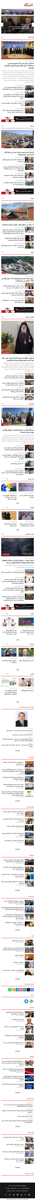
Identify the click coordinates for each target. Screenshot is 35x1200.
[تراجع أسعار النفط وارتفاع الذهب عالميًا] (9, 515)
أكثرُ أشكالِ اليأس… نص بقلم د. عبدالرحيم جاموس (13, 970)
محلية (32, 126)
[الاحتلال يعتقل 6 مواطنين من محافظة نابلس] (29, 843)
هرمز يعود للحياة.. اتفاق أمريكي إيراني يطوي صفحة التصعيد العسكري (13, 294)
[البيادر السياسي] (28, 4)
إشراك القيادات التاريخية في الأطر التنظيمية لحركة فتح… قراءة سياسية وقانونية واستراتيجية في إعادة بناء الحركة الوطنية (13, 598)
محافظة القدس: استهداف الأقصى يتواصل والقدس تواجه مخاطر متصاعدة (18, 431)
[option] (17, 25)
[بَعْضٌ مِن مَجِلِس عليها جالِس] (29, 1021)
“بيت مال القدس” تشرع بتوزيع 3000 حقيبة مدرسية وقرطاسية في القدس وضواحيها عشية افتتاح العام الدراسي (13, 771)
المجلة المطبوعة (25, 1188)
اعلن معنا (8, 1188)
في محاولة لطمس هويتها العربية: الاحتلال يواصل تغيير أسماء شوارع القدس (13, 778)
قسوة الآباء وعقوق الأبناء (27, 690)
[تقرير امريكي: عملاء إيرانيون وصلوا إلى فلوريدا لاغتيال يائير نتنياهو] (29, 884)
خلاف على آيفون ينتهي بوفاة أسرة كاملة (15, 1144)
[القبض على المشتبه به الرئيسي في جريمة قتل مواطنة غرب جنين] (29, 1161)
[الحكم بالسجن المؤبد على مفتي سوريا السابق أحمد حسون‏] (29, 245)
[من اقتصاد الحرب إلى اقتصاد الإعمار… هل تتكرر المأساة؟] (26, 515)
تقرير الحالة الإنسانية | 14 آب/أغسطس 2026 (12, 572)
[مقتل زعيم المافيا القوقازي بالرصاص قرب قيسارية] (29, 1154)
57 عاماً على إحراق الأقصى (17, 463)
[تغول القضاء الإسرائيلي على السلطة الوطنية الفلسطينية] (29, 1037)
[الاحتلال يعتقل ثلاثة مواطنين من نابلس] (29, 828)
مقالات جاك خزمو (11, 1191)
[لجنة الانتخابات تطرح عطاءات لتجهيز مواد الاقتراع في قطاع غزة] (29, 175)
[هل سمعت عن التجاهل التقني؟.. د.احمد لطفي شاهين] (29, 1029)
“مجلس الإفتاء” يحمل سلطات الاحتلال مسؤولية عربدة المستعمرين (13, 763)
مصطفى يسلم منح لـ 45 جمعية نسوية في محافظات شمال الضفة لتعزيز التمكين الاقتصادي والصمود (19, 65)
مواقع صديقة (14, 1188)
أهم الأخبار (31, 37)
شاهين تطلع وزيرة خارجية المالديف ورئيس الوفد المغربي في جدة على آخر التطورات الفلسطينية (13, 168)
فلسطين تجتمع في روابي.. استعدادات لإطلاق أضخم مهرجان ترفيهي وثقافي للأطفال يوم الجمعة (13, 949)
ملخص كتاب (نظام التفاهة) (18, 941)
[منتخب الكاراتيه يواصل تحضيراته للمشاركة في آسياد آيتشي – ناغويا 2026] (9, 622)
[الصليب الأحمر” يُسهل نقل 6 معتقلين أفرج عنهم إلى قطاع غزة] (29, 835)
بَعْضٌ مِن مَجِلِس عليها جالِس (18, 1019)
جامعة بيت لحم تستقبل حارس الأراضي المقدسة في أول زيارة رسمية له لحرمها (14, 376)
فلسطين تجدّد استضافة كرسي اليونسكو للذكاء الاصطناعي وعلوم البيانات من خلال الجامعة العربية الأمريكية (13, 1078)
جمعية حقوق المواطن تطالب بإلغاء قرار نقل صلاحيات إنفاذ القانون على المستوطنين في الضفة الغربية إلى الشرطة (13, 916)
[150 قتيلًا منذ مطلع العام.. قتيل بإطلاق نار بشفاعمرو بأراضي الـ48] (29, 923)
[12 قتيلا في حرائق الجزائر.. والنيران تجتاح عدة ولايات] (29, 103)
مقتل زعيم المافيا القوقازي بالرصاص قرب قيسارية (13, 1152)
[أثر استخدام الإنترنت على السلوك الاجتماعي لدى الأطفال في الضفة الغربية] (9, 682)
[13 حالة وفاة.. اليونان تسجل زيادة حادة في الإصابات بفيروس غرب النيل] (9, 487)
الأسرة (32, 673)
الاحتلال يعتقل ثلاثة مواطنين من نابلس (15, 826)
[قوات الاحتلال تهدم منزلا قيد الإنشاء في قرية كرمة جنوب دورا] (29, 183)
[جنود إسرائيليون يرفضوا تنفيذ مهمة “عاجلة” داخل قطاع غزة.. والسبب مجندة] (29, 110)
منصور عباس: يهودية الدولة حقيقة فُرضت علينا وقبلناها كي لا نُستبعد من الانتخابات (14, 902)
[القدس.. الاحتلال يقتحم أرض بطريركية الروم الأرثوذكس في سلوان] (29, 397)
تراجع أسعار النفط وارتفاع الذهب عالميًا (10, 525)
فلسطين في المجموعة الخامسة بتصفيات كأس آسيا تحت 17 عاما (27, 632)
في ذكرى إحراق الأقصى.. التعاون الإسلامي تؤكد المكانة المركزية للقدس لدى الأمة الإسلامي (13, 457)
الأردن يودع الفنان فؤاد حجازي (26, 660)
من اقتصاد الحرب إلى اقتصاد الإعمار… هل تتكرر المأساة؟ (27, 525)
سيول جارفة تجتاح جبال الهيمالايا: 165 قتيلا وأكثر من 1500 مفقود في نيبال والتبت (17, 279)
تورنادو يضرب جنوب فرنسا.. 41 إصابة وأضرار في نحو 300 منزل (13, 301)
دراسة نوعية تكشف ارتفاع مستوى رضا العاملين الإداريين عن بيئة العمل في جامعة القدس (13, 590)
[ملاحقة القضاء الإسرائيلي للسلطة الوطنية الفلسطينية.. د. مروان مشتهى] (29, 1014)
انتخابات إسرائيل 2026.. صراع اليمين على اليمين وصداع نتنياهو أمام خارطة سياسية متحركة (13, 96)
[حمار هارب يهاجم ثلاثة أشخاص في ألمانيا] (9, 652)
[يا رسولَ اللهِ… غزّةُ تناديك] (29, 964)
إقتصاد (32, 507)
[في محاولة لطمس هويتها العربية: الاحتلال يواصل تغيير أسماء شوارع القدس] (29, 779)
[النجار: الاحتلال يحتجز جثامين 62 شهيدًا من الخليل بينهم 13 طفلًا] (29, 814)
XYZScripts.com (25, 1199)
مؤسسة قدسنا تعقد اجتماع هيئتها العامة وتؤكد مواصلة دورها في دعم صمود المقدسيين (13, 785)
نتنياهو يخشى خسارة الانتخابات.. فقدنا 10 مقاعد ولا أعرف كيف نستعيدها (13, 875)
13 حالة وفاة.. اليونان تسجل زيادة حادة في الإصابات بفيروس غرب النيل (10, 497)
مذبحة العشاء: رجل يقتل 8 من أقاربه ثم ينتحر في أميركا (13, 1138)
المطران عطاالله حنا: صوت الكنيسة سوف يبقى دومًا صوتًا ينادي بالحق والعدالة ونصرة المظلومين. (18, 359)
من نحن (19, 1188)
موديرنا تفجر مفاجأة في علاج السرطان (27, 496)
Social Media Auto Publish (11, 1199)
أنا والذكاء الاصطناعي (19, 955)
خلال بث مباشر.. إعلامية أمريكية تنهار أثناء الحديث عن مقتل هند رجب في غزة (13, 287)
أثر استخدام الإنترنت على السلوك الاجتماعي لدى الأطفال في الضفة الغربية (10, 692)
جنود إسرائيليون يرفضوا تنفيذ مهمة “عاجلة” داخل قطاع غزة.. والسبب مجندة (13, 111)
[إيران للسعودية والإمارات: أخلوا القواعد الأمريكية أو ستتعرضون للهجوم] (29, 238)
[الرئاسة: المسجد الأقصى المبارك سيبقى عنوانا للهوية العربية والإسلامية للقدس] (29, 448)
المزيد (2, 37)
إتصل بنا (17, 1191)
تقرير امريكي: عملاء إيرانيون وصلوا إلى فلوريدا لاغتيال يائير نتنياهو (13, 882)
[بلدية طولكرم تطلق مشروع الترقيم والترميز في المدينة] (29, 160)
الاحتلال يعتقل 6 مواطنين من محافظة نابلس (14, 840)
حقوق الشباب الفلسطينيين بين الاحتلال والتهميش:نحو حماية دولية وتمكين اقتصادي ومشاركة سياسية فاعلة (13, 581)
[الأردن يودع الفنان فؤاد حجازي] (26, 652)
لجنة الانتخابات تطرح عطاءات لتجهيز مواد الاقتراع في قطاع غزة (14, 176)
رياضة (32, 613)
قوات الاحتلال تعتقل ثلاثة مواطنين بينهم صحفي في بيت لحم (13, 819)
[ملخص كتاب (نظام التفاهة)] (29, 943)
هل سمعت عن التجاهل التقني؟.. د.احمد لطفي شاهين (14, 1027)
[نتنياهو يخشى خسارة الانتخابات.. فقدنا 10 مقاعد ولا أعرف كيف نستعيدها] (29, 876)
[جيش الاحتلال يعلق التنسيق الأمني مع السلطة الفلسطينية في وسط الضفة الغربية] (29, 87)
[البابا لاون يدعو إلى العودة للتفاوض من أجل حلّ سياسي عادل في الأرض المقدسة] (29, 382)
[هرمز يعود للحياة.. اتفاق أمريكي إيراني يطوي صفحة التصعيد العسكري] (29, 293)
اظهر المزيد (17, 750)
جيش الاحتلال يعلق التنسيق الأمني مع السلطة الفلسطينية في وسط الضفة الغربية (13, 88)
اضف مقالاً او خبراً (24, 1191)
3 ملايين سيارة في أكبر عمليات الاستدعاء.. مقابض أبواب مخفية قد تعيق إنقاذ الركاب (13, 1070)
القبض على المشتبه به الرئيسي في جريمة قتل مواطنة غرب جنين (14, 1159)
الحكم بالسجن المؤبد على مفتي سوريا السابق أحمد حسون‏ (12, 246)
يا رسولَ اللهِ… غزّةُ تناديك (18, 962)
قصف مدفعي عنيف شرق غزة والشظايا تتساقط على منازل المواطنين (17, 27)
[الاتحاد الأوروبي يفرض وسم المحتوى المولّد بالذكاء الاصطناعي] (29, 1086)
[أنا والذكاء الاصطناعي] (29, 957)
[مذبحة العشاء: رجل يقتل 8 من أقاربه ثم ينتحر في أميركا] (29, 1139)
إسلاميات (31, 403)
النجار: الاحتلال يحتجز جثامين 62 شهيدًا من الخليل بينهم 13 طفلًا (13, 812)
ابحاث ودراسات (29, 534)
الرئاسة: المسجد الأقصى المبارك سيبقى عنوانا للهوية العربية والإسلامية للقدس (14, 448)
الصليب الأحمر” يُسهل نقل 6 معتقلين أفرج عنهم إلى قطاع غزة (13, 834)
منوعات (32, 644)
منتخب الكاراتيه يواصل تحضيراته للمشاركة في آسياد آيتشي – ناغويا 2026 (10, 632)
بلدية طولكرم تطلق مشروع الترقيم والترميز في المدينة (13, 160)
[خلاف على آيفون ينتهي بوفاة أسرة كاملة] (29, 1146)
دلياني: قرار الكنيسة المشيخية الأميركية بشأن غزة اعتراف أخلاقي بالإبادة (12, 390)
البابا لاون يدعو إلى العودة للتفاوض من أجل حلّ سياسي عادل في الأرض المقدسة (13, 384)
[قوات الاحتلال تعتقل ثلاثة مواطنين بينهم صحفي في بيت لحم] (29, 821)
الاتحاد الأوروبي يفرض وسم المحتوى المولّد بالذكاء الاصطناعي (13, 1085)
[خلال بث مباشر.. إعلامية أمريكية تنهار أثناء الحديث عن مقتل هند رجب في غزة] (29, 286)
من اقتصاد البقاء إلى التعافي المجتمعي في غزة (14, 1042)
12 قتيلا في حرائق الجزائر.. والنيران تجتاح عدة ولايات (12, 104)
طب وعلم (31, 478)
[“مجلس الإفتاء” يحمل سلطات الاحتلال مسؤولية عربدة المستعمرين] (29, 764)
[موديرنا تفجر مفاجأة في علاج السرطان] (26, 487)
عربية (32, 198)
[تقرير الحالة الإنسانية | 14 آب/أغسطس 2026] (29, 572)
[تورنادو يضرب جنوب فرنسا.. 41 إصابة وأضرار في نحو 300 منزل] (29, 300)
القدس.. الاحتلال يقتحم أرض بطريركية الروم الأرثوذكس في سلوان (13, 398)
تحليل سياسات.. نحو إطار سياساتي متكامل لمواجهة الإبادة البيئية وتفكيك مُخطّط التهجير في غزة (18, 561)
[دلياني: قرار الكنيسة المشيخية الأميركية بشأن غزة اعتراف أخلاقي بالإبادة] (29, 390)
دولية (32, 252)
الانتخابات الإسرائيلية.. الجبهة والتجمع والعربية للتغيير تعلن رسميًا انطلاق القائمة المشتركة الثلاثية (12, 908)
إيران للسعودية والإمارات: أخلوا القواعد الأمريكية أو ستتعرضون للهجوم (14, 239)
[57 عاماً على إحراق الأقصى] (29, 464)
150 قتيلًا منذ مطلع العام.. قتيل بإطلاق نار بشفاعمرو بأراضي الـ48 (14, 923)
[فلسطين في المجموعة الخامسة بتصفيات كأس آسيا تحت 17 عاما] (26, 622)
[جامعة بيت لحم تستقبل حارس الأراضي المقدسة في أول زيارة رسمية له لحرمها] (29, 376)
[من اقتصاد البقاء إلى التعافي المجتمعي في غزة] (29, 1045)
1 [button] (18, 503)
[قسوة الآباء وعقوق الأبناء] (26, 682)
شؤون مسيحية (29, 316)
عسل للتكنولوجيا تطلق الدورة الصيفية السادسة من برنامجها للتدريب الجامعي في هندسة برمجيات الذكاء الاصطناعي (13, 1062)
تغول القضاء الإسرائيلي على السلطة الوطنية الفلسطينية (14, 1036)
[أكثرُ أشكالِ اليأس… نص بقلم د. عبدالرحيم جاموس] (29, 972)
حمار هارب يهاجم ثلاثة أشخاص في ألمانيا (9, 661)
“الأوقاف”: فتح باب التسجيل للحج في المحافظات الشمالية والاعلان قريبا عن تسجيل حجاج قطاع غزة (12, 472)
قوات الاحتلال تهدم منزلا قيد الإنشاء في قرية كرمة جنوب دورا (13, 183)
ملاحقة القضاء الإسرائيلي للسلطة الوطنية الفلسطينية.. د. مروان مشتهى (15, 1013)
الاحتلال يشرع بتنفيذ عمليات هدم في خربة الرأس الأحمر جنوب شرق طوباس (19, 153)
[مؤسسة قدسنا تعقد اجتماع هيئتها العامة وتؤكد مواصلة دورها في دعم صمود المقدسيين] (29, 787)
